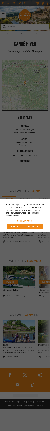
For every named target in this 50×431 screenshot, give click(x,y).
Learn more (26, 221)
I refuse (17, 226)
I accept (35, 226)
